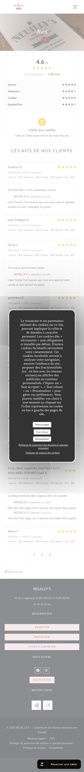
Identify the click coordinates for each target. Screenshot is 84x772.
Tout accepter (42, 424)
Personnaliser (42, 438)
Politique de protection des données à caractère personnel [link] (43, 446)
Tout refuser (42, 431)
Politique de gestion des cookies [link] (43, 452)
